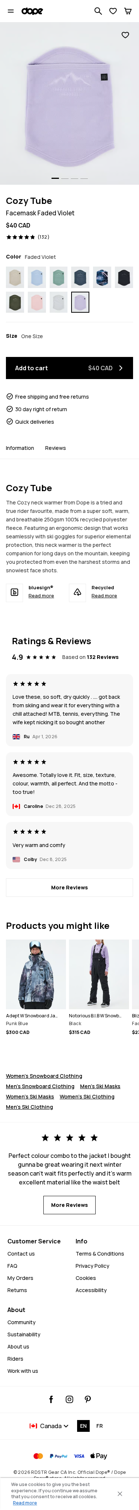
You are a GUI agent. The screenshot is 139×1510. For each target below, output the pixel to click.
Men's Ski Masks (100, 1086)
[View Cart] (127, 11)
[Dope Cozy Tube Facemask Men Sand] (15, 277)
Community (21, 1322)
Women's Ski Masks (30, 1096)
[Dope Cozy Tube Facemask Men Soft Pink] (37, 302)
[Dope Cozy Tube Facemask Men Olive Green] (15, 302)
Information (20, 447)
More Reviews (69, 887)
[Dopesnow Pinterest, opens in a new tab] (87, 1399)
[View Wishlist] (113, 11)
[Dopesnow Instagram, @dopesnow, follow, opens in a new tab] (69, 1399)
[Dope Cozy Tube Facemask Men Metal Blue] (80, 277)
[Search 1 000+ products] (98, 11)
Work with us (22, 1370)
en (83, 1425)
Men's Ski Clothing (29, 1106)
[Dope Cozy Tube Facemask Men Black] (124, 277)
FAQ (12, 1265)
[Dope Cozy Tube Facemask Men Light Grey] (59, 302)
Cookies (86, 1277)
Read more (41, 595)
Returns (17, 1290)
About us (18, 1346)
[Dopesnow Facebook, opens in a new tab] (51, 1399)
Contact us (21, 1253)
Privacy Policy (92, 1265)
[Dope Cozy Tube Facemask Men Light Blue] (37, 277)
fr (99, 1425)
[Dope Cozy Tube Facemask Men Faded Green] (59, 277)
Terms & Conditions (100, 1253)
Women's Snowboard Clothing (44, 1075)
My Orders (20, 1277)
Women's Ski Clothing (87, 1096)
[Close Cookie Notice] (120, 1494)
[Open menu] (10, 11)
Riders (15, 1358)
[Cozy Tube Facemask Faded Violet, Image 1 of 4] (69, 103)
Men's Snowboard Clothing (40, 1086)
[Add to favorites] (125, 35)
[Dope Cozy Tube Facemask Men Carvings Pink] (102, 277)
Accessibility (91, 1290)
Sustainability (23, 1334)
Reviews (55, 447)
